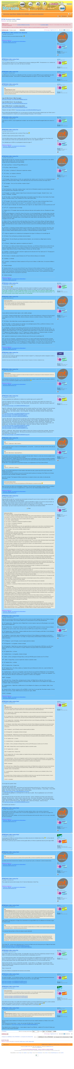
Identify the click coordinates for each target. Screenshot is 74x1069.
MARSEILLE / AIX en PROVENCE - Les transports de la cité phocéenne (30, 14)
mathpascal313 (31, 1041)
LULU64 (26, 1041)
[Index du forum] (35, 6)
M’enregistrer (64, 16)
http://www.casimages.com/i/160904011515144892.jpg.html (14, 981)
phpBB (26, 1046)
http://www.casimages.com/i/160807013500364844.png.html (16, 405)
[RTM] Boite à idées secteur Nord (10, 59)
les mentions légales (44, 24)
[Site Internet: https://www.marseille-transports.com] (58, 55)
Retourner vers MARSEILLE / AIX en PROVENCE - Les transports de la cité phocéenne (17, 1036)
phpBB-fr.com (39, 1047)
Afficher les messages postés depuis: (25, 1031)
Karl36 (21, 1041)
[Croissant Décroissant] (51, 1031)
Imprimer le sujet (68, 13)
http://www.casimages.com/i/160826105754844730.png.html (16, 945)
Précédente (4, 1031)
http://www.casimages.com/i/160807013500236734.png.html (16, 413)
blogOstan (25, 1052)
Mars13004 (6, 118)
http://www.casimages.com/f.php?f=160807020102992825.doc (15, 416)
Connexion (70, 16)
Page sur (53, 1033)
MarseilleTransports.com (54, 1052)
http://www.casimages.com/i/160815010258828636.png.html (16, 802)
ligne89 (58, 837)
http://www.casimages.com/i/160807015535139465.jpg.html (14, 414)
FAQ (59, 16)
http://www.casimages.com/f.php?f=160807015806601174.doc (15, 428)
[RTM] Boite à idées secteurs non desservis (14, 32)
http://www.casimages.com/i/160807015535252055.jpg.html (14, 426)
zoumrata (6, 60)
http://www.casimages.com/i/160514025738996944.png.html (14, 99)
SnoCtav (46, 1052)
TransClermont (40, 1052)
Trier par (40, 1031)
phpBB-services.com (49, 1046)
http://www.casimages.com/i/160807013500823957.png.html (16, 425)
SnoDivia (62, 1052)
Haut (71, 69)
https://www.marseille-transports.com (9, 42)
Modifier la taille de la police (71, 13)
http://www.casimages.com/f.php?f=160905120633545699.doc (25, 1024)
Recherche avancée (68, 5)
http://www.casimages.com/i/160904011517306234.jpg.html (14, 982)
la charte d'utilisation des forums (23, 24)
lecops (23, 1041)
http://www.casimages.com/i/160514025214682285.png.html (14, 103)
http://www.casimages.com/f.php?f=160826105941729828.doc (19, 947)
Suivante (70, 1031)
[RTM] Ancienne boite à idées (10, 19)
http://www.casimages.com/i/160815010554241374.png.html (16, 791)
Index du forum (6, 14)
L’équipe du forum (45, 1044)
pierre (58, 355)
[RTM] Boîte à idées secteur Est (10, 71)
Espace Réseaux (13, 14)
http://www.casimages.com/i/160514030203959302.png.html (14, 107)
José (5, 34)
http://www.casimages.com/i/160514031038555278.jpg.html (28, 109)
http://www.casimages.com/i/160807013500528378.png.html (16, 434)
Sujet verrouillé (4, 29)
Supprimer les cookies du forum (54, 1044)
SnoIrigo (30, 1052)
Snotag (20, 1052)
